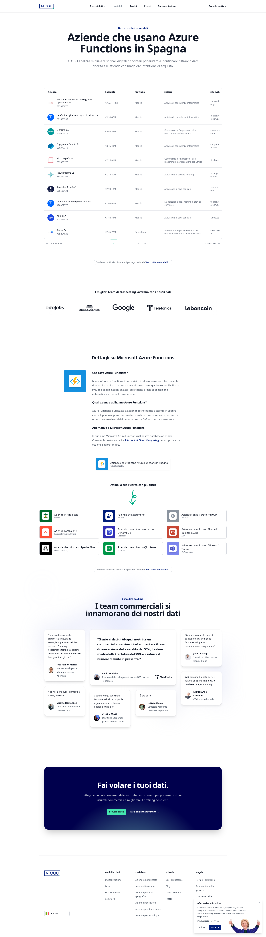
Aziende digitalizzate (146, 879)
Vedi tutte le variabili (157, 262)
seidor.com (215, 232)
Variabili (118, 6)
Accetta (215, 927)
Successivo (210, 243)
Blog (168, 886)
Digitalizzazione (113, 879)
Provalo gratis (218, 6)
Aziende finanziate (145, 886)
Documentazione (167, 6)
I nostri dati (96, 6)
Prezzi (147, 6)
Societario (110, 898)
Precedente (56, 243)
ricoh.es (214, 160)
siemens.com (215, 132)
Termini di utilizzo (205, 879)
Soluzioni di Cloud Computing (142, 440)
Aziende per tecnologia (147, 915)
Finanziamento (112, 892)
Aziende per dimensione (148, 909)
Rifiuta (202, 927)
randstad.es (214, 189)
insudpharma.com (214, 175)
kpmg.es (214, 217)
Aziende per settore (145, 902)
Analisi (133, 6)
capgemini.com (214, 146)
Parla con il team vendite (144, 811)
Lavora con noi (173, 892)
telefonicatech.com (214, 117)
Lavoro (108, 886)
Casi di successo (174, 879)
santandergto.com (214, 103)
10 (152, 243)
